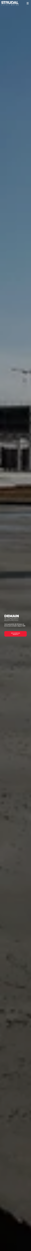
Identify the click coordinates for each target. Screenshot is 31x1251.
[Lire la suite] (15, 1245)
